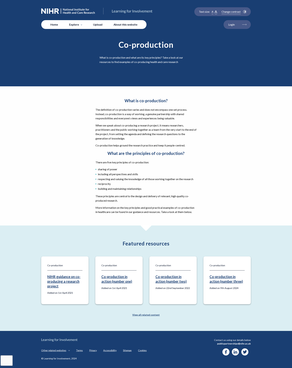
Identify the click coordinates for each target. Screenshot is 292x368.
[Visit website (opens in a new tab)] (225, 351)
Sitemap (127, 350)
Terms (79, 350)
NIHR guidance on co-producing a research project (63, 281)
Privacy (93, 350)
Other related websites (53, 350)
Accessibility (110, 350)
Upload (97, 24)
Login (231, 24)
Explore (74, 24)
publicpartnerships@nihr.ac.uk (234, 343)
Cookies (142, 350)
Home (54, 24)
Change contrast (231, 11)
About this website (125, 24)
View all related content (146, 314)
